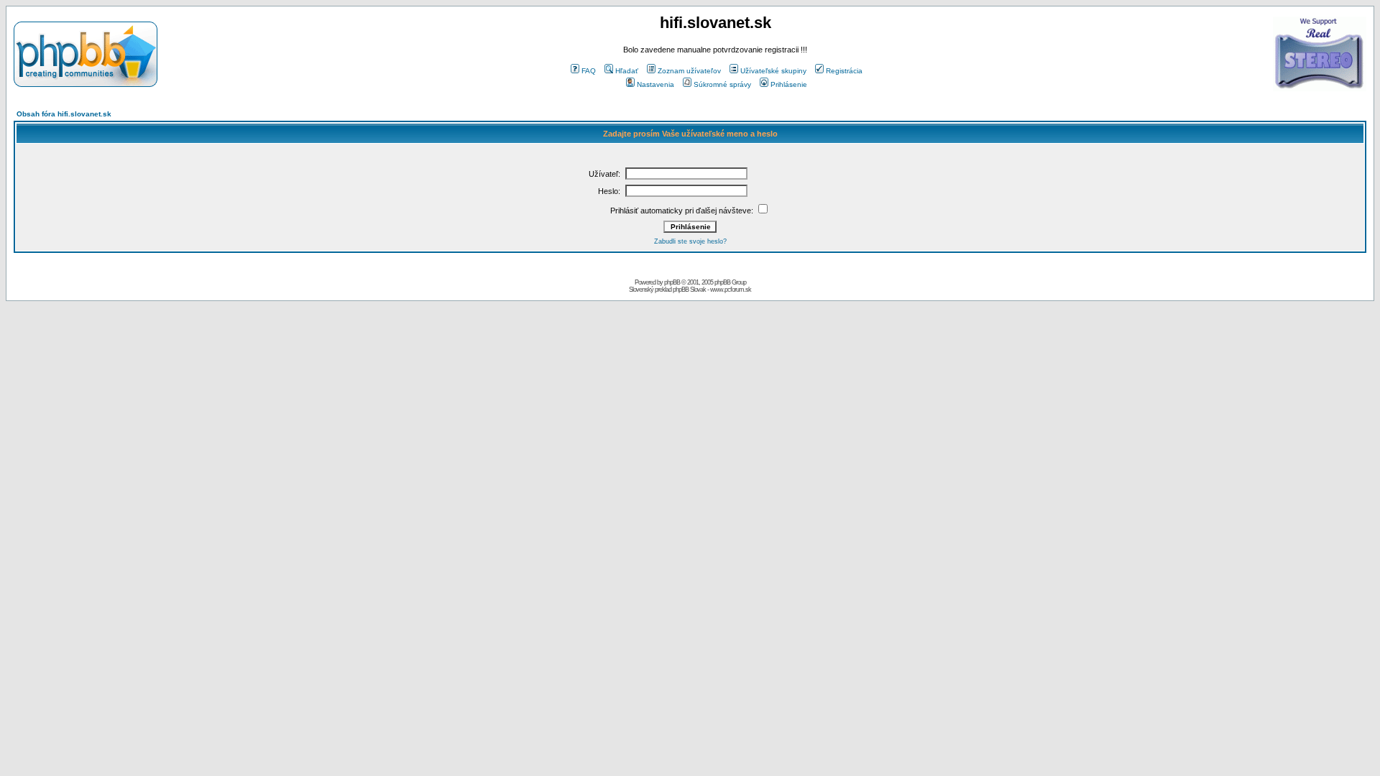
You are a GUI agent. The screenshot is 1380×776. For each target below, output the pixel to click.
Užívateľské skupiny (773, 71)
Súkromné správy (722, 84)
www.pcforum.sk (730, 289)
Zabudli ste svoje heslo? (690, 241)
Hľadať (626, 71)
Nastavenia (655, 84)
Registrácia (844, 71)
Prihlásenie (788, 84)
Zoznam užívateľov (689, 71)
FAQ (588, 71)
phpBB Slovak (689, 289)
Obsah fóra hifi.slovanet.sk (64, 114)
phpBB (672, 282)
